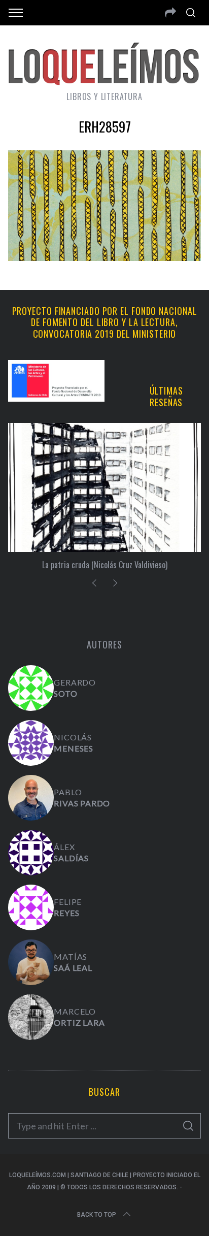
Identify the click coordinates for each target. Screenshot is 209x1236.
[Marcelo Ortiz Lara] (31, 1017)
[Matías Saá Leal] (31, 962)
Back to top (96, 1214)
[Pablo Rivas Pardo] (31, 798)
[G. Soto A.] (31, 688)
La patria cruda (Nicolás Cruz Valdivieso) (104, 565)
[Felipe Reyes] (31, 907)
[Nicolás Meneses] (31, 743)
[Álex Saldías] (31, 852)
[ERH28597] (104, 257)
